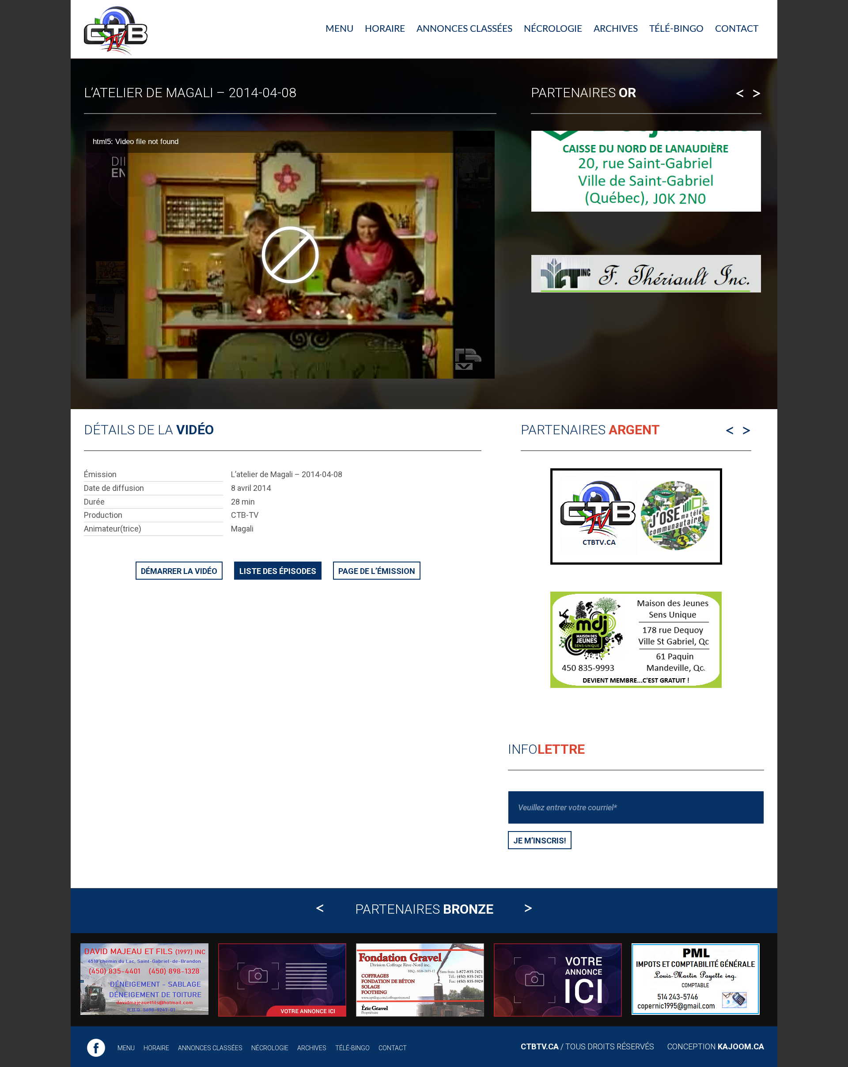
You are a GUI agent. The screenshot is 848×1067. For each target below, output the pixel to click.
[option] (646, 217)
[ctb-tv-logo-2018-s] (116, 29)
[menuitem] (339, 29)
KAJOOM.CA (741, 1046)
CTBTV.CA (540, 1046)
